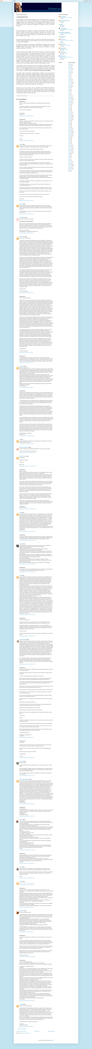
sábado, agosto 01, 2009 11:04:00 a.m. (26, 1026)
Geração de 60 (63, 16)
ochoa (20, 512)
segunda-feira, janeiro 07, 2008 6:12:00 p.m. (27, 531)
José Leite (21, 761)
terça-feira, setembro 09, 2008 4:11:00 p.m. (27, 1000)
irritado (61, 24)
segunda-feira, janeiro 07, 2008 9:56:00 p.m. (27, 635)
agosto (69, 67)
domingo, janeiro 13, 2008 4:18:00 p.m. (26, 907)
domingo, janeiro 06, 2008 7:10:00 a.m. (26, 200)
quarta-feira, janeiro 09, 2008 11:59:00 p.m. (27, 816)
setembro (70, 65)
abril (69, 76)
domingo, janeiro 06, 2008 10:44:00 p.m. (26, 435)
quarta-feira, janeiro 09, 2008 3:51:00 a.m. (27, 757)
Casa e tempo (62, 21)
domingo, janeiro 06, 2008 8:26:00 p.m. (26, 362)
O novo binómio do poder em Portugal (66, 29)
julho (69, 75)
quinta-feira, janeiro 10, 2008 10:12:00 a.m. (27, 849)
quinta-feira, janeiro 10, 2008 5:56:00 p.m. (27, 863)
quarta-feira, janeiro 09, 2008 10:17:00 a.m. (27, 775)
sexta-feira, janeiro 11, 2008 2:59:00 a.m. (26, 884)
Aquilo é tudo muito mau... (64, 49)
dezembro (70, 68)
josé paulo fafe (63, 48)
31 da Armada (63, 36)
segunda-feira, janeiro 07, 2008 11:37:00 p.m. (27, 664)
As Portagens (62, 52)
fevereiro (70, 79)
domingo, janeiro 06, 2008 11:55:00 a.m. (26, 213)
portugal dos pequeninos (65, 20)
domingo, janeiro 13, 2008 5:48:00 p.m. (26, 931)
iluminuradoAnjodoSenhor (24, 779)
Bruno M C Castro (22, 456)
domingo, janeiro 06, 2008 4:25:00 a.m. (26, 140)
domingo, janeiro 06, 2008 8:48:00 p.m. (26, 387)
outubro (69, 64)
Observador (21, 366)
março (69, 78)
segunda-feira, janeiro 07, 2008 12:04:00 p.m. (27, 466)
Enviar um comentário (22, 1028)
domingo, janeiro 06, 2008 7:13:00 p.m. (26, 352)
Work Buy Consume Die (24, 447)
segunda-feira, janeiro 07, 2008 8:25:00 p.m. (27, 571)
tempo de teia (62, 39)
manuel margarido (22, 639)
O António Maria (63, 28)
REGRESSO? (62, 25)
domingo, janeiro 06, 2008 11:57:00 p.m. (26, 443)
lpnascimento (22, 236)
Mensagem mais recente (21, 1031)
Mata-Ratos (21, 910)
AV (19, 439)
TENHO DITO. (62, 44)
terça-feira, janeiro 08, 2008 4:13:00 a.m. (26, 737)
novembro (70, 69)
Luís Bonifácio (22, 217)
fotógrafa (21, 543)
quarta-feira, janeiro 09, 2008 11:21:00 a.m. (27, 803)
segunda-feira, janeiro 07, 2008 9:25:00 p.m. (27, 614)
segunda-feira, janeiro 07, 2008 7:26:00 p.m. (27, 540)
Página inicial (36, 1031)
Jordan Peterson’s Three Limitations (66, 17)
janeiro (69, 80)
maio (69, 91)
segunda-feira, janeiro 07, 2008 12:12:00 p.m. (27, 508)
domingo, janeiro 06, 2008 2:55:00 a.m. (26, 115)
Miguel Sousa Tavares (63, 53)
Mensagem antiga (51, 1031)
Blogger (52, 1040)
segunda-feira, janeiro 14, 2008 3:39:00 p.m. (27, 956)
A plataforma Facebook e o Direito (65, 33)
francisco (21, 204)
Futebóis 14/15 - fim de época (65, 45)
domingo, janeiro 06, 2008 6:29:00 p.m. (26, 292)
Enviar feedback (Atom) (25, 1033)
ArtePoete (21, 1004)
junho (69, 90)
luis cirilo (21, 819)
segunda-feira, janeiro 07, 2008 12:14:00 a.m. (27, 452)
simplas (20, 144)
